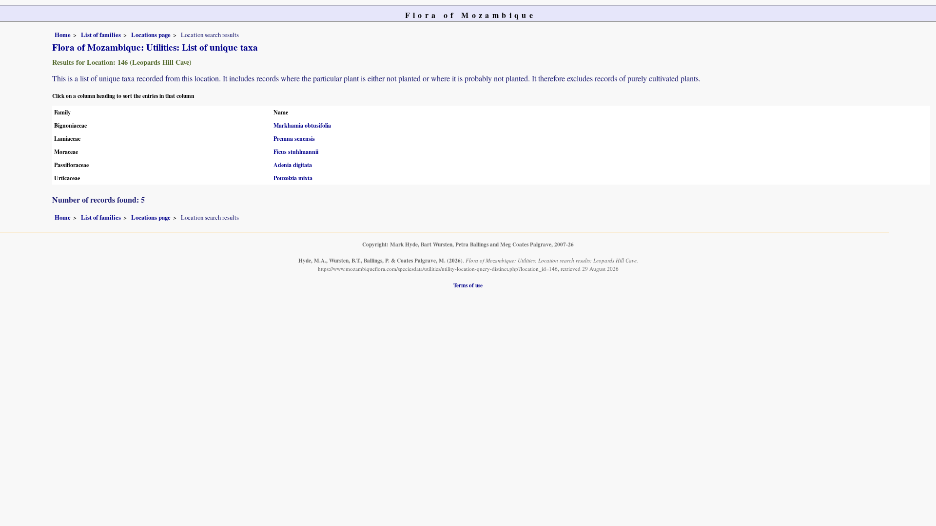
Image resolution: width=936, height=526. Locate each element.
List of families (101, 34)
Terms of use (468, 285)
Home (63, 34)
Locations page (151, 34)
